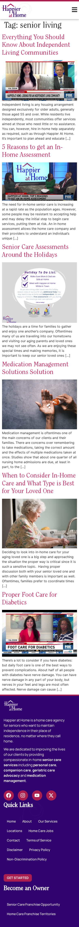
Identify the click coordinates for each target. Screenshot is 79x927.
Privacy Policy (39, 850)
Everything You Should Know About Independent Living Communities (36, 45)
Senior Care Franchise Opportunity (33, 904)
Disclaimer (15, 850)
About (27, 821)
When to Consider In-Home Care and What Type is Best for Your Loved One (39, 484)
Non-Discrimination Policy (27, 859)
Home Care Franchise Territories (31, 914)
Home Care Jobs (41, 831)
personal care (44, 765)
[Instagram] (23, 795)
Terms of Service (38, 840)
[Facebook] (9, 795)
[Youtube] (37, 795)
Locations (14, 831)
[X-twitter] (51, 795)
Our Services (47, 821)
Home (11, 821)
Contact (13, 840)
